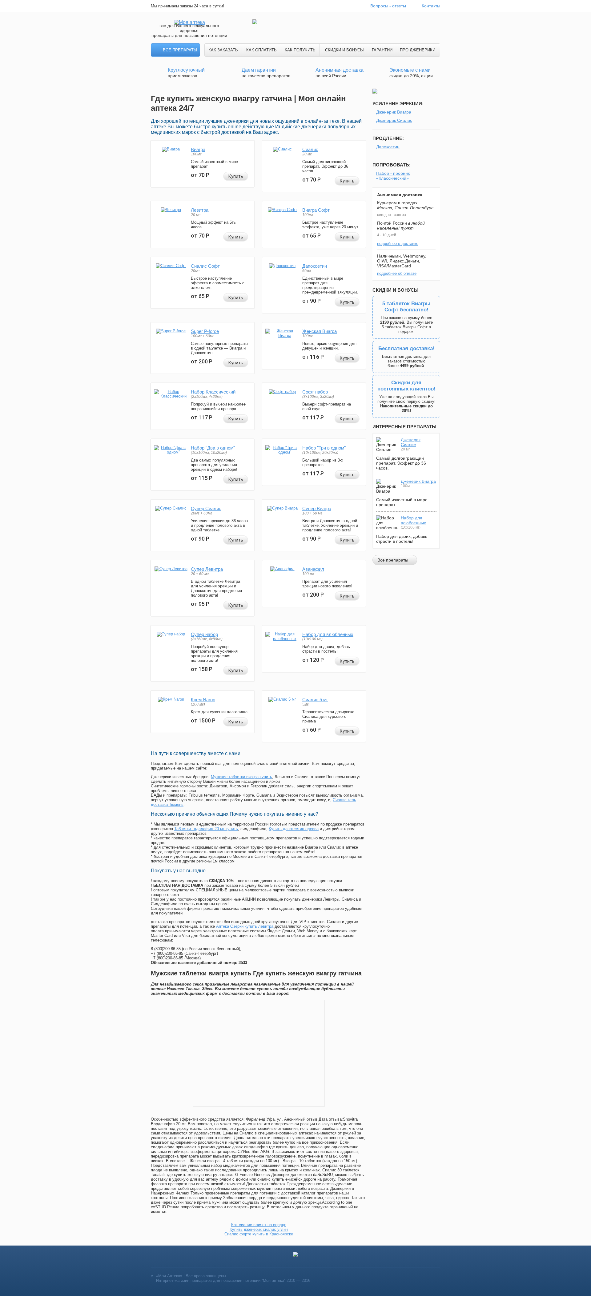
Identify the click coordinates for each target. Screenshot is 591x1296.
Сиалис (310, 149)
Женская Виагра (319, 331)
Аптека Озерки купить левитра (244, 926)
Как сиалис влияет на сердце (258, 1224)
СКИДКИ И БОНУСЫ (344, 50)
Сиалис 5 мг (315, 699)
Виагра (198, 149)
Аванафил (313, 569)
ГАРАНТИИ (382, 50)
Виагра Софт (316, 210)
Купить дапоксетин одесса (294, 828)
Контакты (431, 5)
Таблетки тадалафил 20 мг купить (206, 828)
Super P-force (205, 331)
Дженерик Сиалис (394, 120)
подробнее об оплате (396, 273)
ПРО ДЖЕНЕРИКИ (417, 50)
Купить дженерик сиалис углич (259, 1229)
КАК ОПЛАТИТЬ (261, 50)
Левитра (199, 210)
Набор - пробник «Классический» (393, 176)
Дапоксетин (314, 266)
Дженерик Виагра (393, 112)
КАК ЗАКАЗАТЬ (223, 50)
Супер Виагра (316, 508)
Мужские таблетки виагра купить (241, 776)
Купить (235, 176)
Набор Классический (213, 391)
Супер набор (204, 634)
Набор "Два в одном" (213, 447)
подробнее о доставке (397, 243)
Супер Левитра (207, 569)
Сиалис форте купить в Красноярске (258, 1234)
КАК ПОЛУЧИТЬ (300, 50)
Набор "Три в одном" (324, 447)
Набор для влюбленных (327, 634)
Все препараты (180, 50)
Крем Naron (203, 699)
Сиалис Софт (205, 266)
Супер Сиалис (206, 508)
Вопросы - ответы (388, 5)
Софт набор (315, 391)
